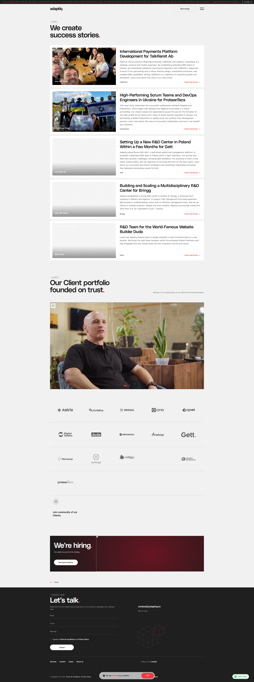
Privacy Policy (83, 639)
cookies (115, 675)
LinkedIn (154, 662)
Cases (71, 662)
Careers (62, 662)
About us (79, 662)
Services (53, 662)
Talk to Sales (242, 676)
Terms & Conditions (67, 639)
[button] (65, 345)
